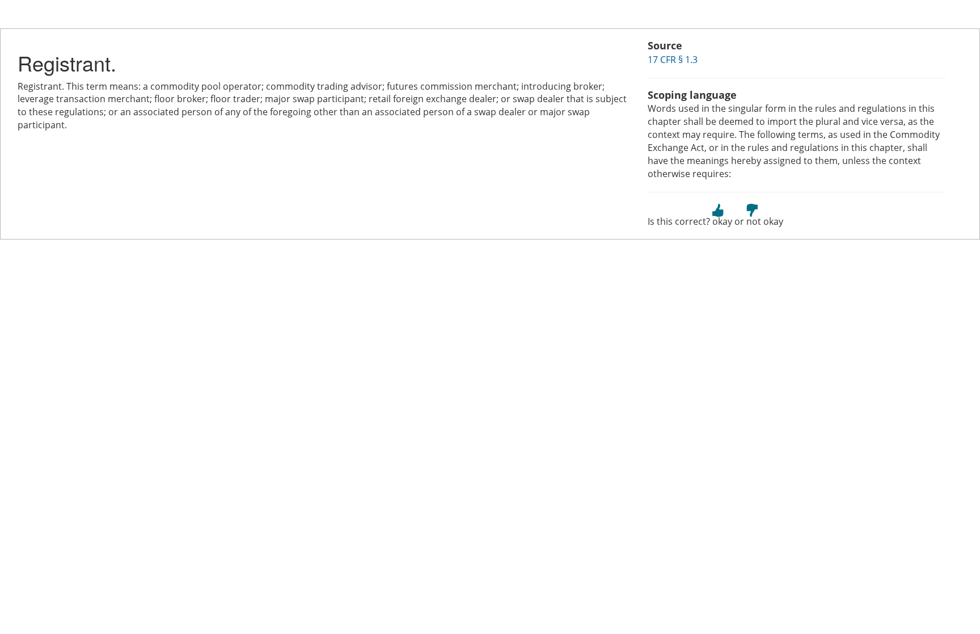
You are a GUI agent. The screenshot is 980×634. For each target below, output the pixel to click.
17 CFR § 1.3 (673, 59)
